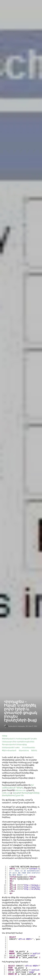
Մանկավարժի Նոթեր (11, 747)
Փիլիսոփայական (9, 750)
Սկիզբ (4, 736)
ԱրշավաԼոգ (24, 750)
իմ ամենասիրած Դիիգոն (17, 786)
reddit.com (6, 792)
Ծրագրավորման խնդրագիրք (14, 744)
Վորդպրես (21, 726)
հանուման (12, 726)
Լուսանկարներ (28, 747)
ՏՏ (27, 726)
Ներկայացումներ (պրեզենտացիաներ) (18, 741)
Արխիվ (34, 750)
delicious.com (20, 790)
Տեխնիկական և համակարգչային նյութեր (19, 738)
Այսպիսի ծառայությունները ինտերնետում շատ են (20, 794)
